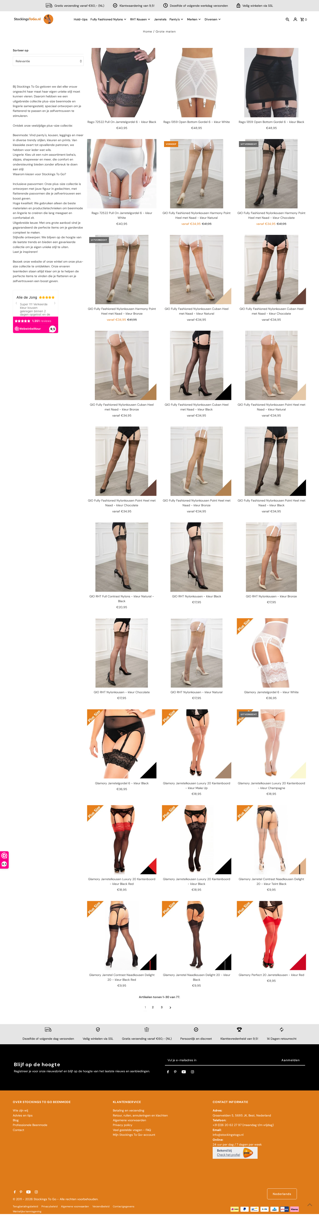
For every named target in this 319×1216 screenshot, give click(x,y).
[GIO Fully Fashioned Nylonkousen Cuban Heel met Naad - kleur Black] (196, 365)
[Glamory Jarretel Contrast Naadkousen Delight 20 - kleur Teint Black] (271, 839)
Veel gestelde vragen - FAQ (132, 1130)
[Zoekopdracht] (287, 19)
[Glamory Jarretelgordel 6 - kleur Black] (121, 744)
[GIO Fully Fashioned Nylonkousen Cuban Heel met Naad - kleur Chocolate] (271, 269)
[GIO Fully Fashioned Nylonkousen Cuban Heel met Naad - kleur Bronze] (121, 365)
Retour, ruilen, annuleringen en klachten (140, 1115)
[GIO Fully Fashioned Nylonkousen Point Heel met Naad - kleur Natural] (271, 365)
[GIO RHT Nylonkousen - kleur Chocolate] (121, 653)
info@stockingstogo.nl (228, 1135)
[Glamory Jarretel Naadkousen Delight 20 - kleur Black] (196, 935)
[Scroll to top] (310, 1204)
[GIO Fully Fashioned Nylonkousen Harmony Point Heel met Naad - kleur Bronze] (121, 269)
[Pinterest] (175, 1072)
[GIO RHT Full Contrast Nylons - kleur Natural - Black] (121, 557)
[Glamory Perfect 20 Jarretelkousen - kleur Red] (271, 935)
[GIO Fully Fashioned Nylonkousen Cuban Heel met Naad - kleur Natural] (196, 269)
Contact (18, 1130)
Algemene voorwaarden (129, 1120)
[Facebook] (168, 1072)
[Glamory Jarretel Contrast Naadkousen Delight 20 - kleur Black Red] (121, 935)
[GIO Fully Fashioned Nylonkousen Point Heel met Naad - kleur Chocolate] (121, 461)
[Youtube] (184, 1072)
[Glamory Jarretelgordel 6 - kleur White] (271, 653)
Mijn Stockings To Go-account (134, 1135)
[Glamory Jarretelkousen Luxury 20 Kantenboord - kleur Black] (196, 839)
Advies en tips (23, 1115)
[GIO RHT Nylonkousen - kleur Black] (196, 557)
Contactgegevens (123, 1206)
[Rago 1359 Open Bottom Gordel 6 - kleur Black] (271, 82)
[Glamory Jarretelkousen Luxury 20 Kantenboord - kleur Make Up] (196, 744)
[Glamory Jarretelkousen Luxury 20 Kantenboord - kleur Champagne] (271, 744)
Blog (16, 1120)
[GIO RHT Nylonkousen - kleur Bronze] (271, 557)
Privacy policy (122, 1125)
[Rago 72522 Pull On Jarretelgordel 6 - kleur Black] (121, 82)
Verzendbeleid (100, 1206)
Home (147, 31)
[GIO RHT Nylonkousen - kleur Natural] (196, 653)
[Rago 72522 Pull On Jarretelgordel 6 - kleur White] (121, 173)
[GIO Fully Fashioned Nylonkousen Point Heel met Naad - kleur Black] (271, 461)
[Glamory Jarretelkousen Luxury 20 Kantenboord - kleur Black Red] (121, 839)
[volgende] (170, 1007)
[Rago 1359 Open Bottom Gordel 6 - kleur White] (196, 82)
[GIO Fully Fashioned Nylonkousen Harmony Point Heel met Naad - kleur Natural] (196, 173)
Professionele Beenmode (30, 1125)
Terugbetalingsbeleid (25, 1206)
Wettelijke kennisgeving (27, 1211)
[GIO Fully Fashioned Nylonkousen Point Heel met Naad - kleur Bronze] (196, 461)
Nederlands (282, 1194)
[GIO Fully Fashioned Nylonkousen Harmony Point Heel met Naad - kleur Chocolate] (271, 173)
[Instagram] (192, 1072)
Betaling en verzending (128, 1110)
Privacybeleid (49, 1206)
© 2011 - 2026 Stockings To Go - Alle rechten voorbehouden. (55, 1199)
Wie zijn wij (20, 1110)
